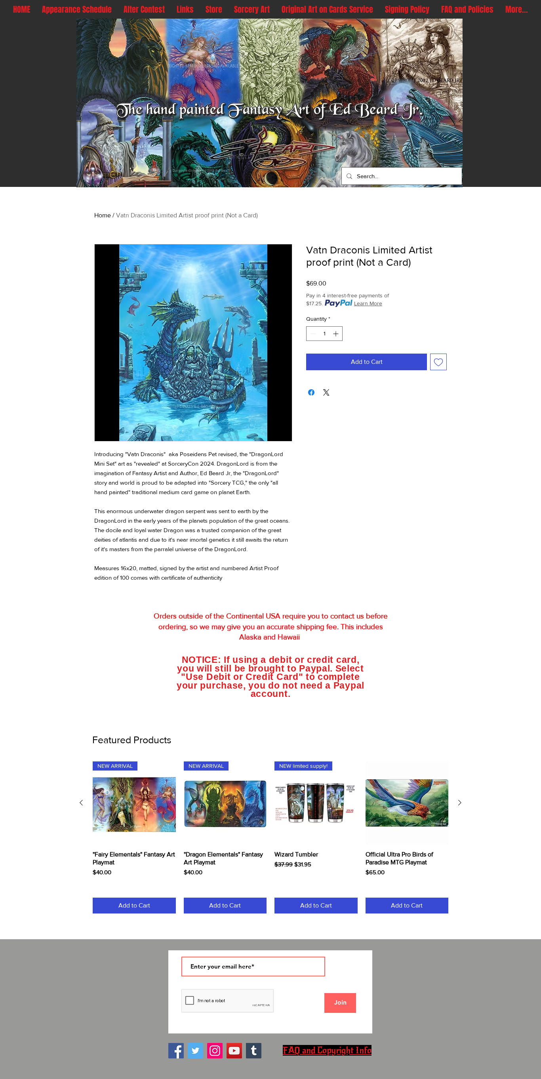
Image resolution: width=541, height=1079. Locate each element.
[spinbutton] (324, 334)
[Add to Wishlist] (438, 362)
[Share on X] (326, 392)
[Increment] (336, 334)
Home (102, 215)
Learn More (368, 303)
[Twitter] (195, 1050)
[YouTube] (234, 1050)
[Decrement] (312, 334)
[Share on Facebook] (311, 392)
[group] (270, 837)
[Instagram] (215, 1050)
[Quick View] (407, 803)
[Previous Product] (81, 802)
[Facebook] (176, 1050)
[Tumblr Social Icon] (253, 1050)
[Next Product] (460, 802)
